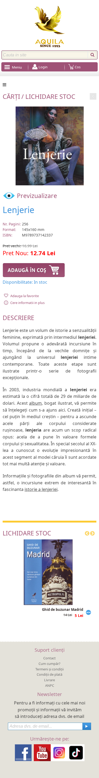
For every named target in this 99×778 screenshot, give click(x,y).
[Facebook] (23, 752)
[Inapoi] (93, 95)
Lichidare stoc (50, 96)
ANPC (49, 685)
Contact (49, 658)
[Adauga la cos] (34, 269)
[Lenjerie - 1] (50, 145)
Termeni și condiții (49, 669)
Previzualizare (36, 195)
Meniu (17, 67)
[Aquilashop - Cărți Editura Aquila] (49, 26)
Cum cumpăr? (49, 663)
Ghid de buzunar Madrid (62, 609)
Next (92, 533)
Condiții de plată (49, 674)
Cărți (11, 96)
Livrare (49, 680)
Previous (87, 533)
